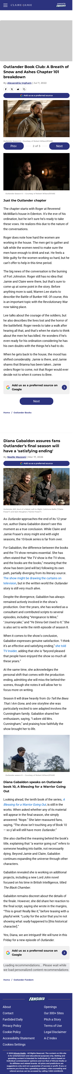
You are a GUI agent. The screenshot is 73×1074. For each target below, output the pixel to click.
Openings (50, 1007)
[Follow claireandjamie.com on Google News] (64, 387)
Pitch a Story (52, 1019)
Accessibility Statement (19, 1038)
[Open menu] (5, 5)
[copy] (24, 89)
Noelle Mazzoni (16, 457)
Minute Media (19, 1053)
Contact (8, 1013)
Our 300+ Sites (54, 1013)
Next (59, 146)
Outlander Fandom (24, 980)
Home (6, 412)
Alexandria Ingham (19, 82)
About (7, 1007)
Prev (14, 146)
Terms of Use (53, 1025)
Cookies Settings (14, 1044)
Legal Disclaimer (55, 1032)
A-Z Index (50, 1038)
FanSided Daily (13, 1019)
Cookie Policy (12, 1032)
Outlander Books (22, 412)
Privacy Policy (12, 1025)
